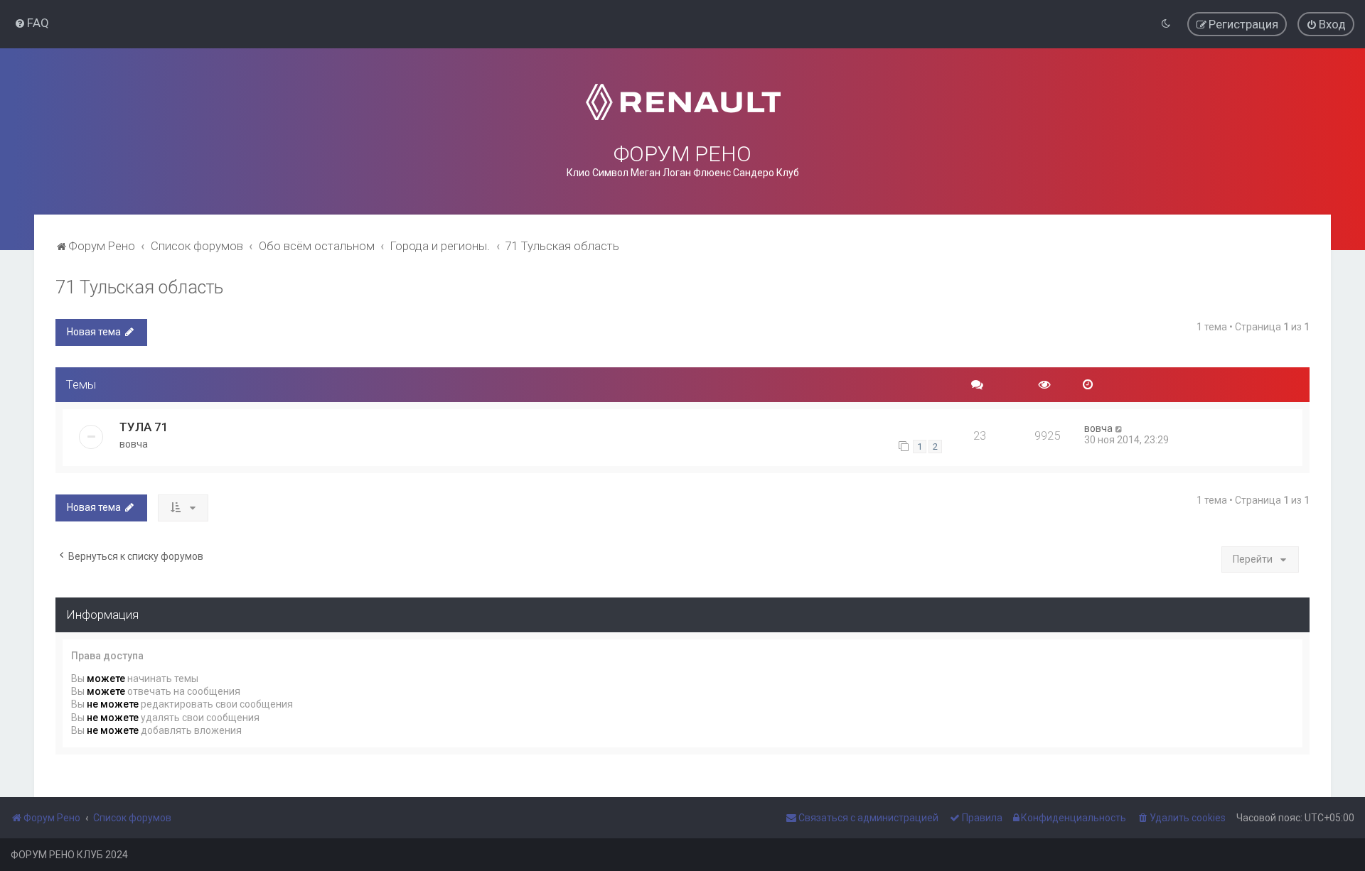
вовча (133, 444)
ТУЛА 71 (143, 427)
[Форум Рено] (683, 102)
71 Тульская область (139, 287)
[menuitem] (32, 22)
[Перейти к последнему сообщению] (1119, 428)
